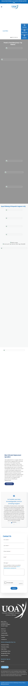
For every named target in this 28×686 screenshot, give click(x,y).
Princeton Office (5, 647)
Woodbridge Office (5, 651)
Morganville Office (5, 653)
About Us (3, 629)
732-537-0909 (4, 626)
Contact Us (4, 639)
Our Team (3, 631)
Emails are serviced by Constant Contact (13, 675)
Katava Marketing (14, 682)
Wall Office (3, 649)
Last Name (6, 545)
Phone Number (7, 551)
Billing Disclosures (5, 684)
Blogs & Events (4, 635)
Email (5, 557)
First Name (6, 539)
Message (6, 563)
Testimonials (4, 633)
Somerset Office (5, 644)
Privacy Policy (22, 682)
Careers (3, 637)
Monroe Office (4, 655)
